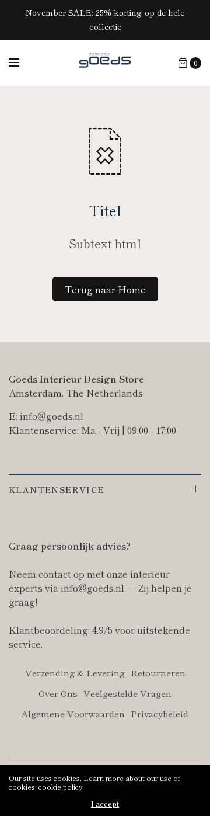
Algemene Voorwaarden (73, 713)
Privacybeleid (159, 713)
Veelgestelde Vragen (127, 693)
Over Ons (58, 693)
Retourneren (158, 672)
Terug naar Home (105, 289)
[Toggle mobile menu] (21, 63)
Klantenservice (56, 489)
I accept (105, 803)
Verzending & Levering (75, 672)
